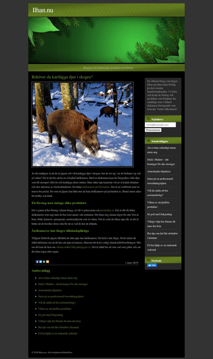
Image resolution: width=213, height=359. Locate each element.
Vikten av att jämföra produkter (54, 308)
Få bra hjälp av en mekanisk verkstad (57, 333)
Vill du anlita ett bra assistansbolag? (57, 302)
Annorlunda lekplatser (50, 290)
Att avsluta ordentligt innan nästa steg (58, 278)
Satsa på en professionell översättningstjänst (61, 296)
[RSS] (47, 261)
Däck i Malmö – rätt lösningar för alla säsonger (63, 284)
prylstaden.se (107, 210)
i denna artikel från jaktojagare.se (73, 247)
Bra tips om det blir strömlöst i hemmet (58, 327)
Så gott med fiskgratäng (50, 314)
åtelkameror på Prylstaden (95, 186)
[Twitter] (40, 261)
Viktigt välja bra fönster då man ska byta (59, 321)
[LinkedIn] (44, 261)
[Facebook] (37, 261)
